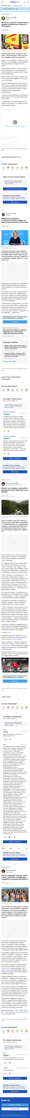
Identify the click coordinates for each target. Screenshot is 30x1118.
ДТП (11, 14)
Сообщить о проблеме (15, 1104)
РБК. (7, 260)
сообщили (14, 652)
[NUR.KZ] (15, 2)
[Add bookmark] (27, 848)
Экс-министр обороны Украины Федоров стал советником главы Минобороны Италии (15, 331)
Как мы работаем (5, 867)
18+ (19, 157)
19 (12, 391)
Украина (9, 377)
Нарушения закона (17, 5)
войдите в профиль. (9, 183)
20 (8, 391)
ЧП (24, 5)
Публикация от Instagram (15, 142)
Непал (8, 696)
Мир (2, 210)
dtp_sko (7, 62)
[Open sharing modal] (19, 849)
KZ (25, 2)
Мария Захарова (6, 379)
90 (3, 391)
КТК (2, 531)
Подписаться (15, 321)
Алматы (4, 696)
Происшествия (5, 5)
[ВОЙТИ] (27, 2)
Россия (3, 377)
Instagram (16, 202)
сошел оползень (17, 639)
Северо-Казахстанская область (9, 157)
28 (3, 1032)
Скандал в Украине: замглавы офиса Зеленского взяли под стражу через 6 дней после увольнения (15, 355)
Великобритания (16, 377)
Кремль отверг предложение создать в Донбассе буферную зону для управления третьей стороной (16, 347)
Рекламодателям (15, 1108)
